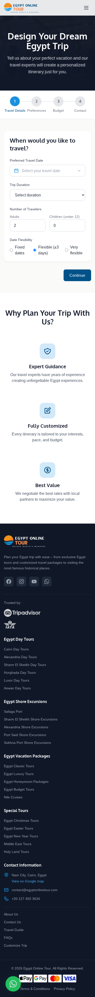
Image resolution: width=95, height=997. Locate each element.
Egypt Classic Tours (19, 766)
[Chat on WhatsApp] (13, 984)
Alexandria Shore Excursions (26, 727)
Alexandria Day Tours (20, 657)
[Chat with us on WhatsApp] (47, 581)
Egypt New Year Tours (21, 836)
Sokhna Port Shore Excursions (27, 742)
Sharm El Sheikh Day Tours (25, 665)
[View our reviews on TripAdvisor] (47, 613)
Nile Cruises (13, 797)
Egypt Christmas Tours (21, 820)
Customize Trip (15, 945)
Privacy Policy (64, 989)
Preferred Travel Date (26, 160)
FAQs (8, 937)
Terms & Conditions (35, 989)
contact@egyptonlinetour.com (34, 890)
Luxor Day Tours (16, 680)
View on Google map (28, 881)
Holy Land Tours (16, 851)
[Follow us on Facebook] (9, 581)
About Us (11, 914)
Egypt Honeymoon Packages (26, 781)
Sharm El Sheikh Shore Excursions (30, 719)
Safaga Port (13, 711)
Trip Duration (20, 185)
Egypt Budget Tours (19, 789)
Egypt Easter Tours (18, 828)
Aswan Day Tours (17, 688)
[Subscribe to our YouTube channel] (34, 581)
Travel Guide (14, 930)
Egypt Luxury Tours (19, 774)
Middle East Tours (17, 844)
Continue (77, 275)
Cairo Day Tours (16, 649)
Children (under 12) (64, 216)
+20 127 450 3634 (26, 898)
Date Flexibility (21, 240)
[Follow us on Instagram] (21, 581)
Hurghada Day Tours (20, 672)
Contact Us (12, 922)
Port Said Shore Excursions (25, 735)
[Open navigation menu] (86, 8)
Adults (14, 216)
